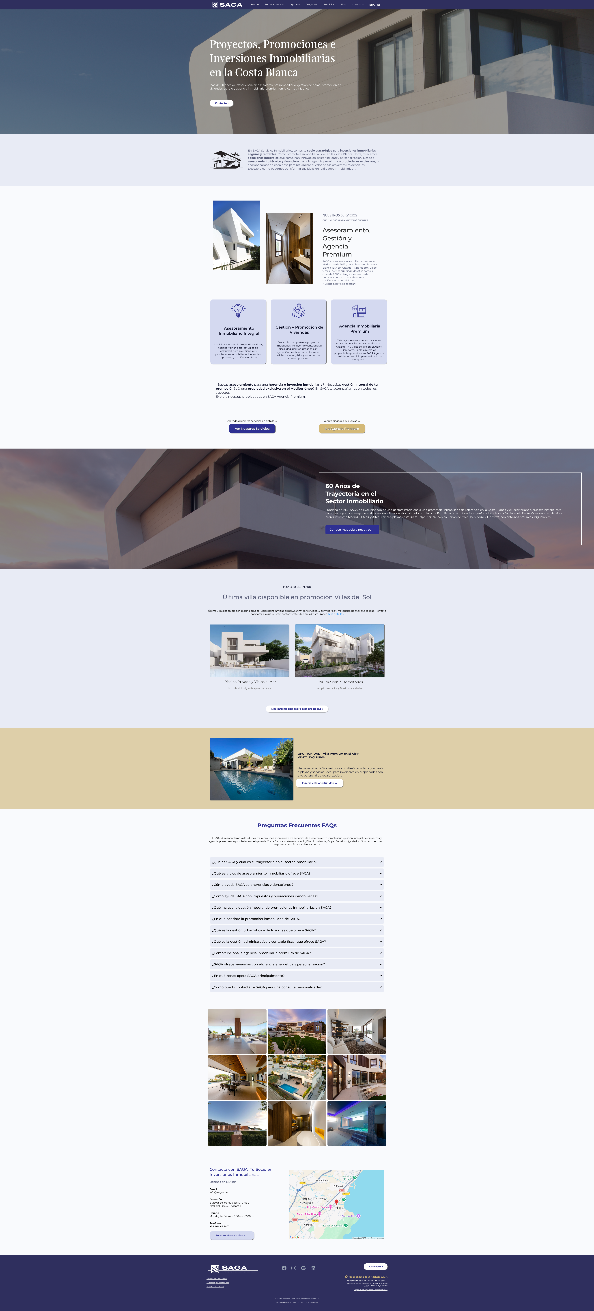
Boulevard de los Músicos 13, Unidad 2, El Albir (366, 1283)
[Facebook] (284, 1268)
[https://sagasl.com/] (227, 5)
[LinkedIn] (313, 1268)
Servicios (329, 4)
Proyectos (312, 4)
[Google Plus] (303, 1268)
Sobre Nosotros (274, 4)
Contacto (358, 4)
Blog (343, 4)
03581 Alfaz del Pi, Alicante (375, 1285)
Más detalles (336, 614)
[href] (336, 1204)
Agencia (295, 4)
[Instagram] (294, 1268)
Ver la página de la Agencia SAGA (367, 1276)
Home (255, 4)
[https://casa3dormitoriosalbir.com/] (251, 769)
